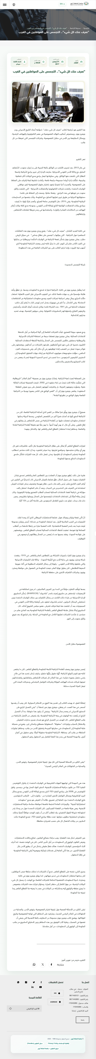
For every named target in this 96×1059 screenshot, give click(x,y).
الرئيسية (86, 28)
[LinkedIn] (32, 987)
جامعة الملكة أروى (76, 1039)
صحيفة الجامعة (75, 28)
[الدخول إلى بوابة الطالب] (13, 4)
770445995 (73, 1003)
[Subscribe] (10, 1008)
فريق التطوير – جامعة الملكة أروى (48, 1049)
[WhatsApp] (34, 964)
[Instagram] (26, 982)
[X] (42, 964)
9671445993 (74, 999)
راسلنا (74, 1010)
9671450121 (74, 995)
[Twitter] (34, 982)
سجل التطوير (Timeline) (34, 1043)
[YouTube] (40, 987)
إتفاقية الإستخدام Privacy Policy (58, 1043)
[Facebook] (51, 964)
